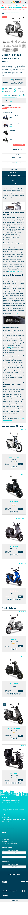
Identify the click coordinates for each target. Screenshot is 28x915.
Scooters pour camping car (7, 841)
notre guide (15, 313)
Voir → (11, 118)
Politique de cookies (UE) (7, 826)
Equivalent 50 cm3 (6, 97)
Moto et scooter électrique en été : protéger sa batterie (13, 802)
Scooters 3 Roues (5, 839)
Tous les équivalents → (19, 144)
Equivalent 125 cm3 (21, 95)
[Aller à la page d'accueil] (7, 3)
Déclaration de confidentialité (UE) (9, 828)
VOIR (20, 464)
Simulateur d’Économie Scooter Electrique (10, 805)
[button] (24, 18)
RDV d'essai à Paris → (14, 852)
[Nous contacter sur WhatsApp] (11, 2)
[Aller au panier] (18, 2)
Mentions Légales (5, 817)
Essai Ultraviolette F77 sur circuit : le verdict (11, 800)
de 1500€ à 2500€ (5, 834)
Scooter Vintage (13, 97)
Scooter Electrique (15, 12)
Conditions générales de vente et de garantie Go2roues (13, 819)
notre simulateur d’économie (15, 271)
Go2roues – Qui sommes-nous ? (8, 823)
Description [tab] (14, 169)
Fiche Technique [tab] (14, 172)
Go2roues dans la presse (7, 821)
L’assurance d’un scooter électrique (9, 843)
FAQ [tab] (14, 178)
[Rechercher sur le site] (20, 2)
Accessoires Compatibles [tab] (14, 175)
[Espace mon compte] (16, 2)
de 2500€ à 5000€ (5, 837)
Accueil (3, 12)
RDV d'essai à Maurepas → (14, 857)
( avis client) (10, 61)
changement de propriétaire (15, 7)
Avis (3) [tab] (14, 180)
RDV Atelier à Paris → (14, 866)
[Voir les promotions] (13, 2)
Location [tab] (14, 183)
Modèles (8, 12)
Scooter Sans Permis (6, 95)
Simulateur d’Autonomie (7, 807)
